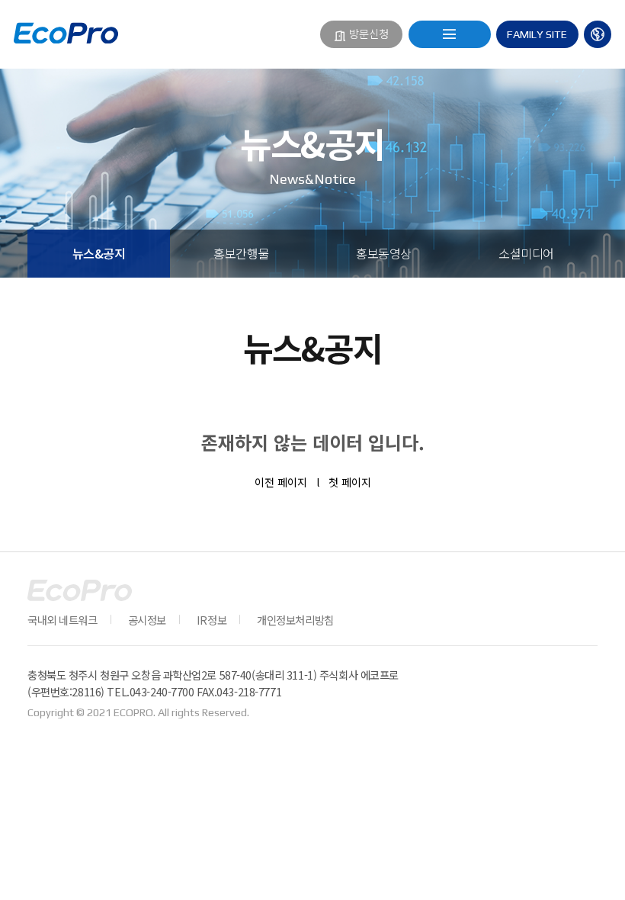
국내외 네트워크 (62, 620)
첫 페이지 (350, 482)
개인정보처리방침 (295, 620)
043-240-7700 (162, 691)
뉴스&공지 (99, 253)
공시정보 (147, 620)
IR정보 (211, 620)
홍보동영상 (384, 253)
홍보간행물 (241, 253)
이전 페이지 (281, 482)
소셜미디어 (526, 253)
